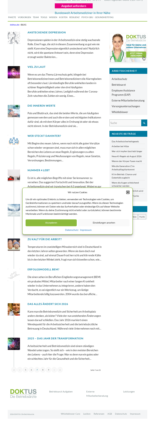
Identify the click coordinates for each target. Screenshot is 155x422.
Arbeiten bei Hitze (120, 146)
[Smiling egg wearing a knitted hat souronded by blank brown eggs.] (14, 245)
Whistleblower (120, 112)
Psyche (142, 217)
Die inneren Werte (42, 105)
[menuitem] (12, 17)
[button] (127, 192)
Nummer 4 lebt (39, 170)
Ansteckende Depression (47, 32)
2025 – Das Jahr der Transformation (55, 338)
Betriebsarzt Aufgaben (61, 391)
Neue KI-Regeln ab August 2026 (127, 156)
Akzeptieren (51, 222)
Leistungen (129, 391)
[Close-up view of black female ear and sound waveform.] (14, 72)
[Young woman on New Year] (14, 309)
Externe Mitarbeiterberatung (128, 100)
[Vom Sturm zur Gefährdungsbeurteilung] (14, 210)
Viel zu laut (37, 66)
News (134, 217)
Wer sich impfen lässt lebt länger (127, 151)
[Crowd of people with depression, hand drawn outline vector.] (14, 38)
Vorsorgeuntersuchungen (126, 106)
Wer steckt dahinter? (44, 135)
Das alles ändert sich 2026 (48, 304)
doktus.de (14, 25)
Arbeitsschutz (119, 79)
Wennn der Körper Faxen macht (127, 161)
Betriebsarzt (119, 84)
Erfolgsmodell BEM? (43, 269)
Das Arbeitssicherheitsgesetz (125, 141)
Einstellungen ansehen (104, 222)
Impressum (86, 229)
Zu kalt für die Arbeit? (45, 239)
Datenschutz (71, 229)
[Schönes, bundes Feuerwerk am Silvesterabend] (14, 344)
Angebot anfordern (73, 6)
